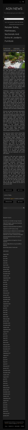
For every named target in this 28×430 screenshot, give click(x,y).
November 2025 (6, 273)
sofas (23, 50)
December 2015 (6, 392)
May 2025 (5, 286)
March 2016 (5, 385)
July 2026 (5, 256)
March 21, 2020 (7, 48)
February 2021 (6, 293)
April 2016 (5, 383)
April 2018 (5, 340)
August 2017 (5, 355)
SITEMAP (22, 426)
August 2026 (5, 254)
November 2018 (6, 325)
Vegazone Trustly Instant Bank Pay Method (12, 226)
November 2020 (6, 299)
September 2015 (6, 398)
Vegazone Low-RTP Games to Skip (10, 228)
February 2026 (6, 267)
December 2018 (6, 323)
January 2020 (6, 321)
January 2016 (6, 389)
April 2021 (5, 288)
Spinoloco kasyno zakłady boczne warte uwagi (13, 231)
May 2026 (5, 260)
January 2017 (6, 368)
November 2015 (6, 394)
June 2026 (5, 258)
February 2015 (6, 413)
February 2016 (6, 387)
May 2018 (5, 338)
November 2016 (6, 372)
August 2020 (5, 306)
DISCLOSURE (17, 426)
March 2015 (5, 411)
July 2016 (5, 379)
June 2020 (5, 310)
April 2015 (5, 409)
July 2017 (5, 357)
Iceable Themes (20, 423)
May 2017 (5, 361)
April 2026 (5, 263)
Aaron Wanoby (17, 48)
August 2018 (5, 331)
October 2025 (6, 275)
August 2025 (5, 280)
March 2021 (5, 290)
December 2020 (6, 297)
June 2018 (5, 336)
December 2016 (6, 370)
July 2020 (5, 308)
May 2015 (5, 407)
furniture (20, 50)
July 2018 (5, 334)
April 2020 (5, 314)
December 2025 (6, 271)
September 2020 (6, 303)
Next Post (20, 190)
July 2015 (5, 402)
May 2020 (5, 312)
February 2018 (6, 344)
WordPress (7, 423)
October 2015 (6, 396)
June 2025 (5, 284)
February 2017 (6, 366)
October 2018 (6, 327)
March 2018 (5, 342)
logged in (12, 198)
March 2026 (5, 265)
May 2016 (5, 381)
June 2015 (5, 404)
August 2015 (5, 400)
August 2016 (5, 377)
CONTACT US (10, 426)
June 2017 (5, 359)
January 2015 (6, 415)
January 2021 (6, 295)
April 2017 (5, 364)
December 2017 (6, 346)
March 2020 (5, 316)
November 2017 (6, 349)
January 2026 (6, 269)
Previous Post (9, 190)
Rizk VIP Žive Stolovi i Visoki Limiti (10, 247)
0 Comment (14, 50)
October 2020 (6, 301)
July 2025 (5, 282)
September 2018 (6, 329)
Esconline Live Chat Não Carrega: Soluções (12, 221)
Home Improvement (10, 22)
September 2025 (6, 278)
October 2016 (6, 374)
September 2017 (6, 353)
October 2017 (6, 351)
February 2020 (6, 318)
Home (6, 22)
